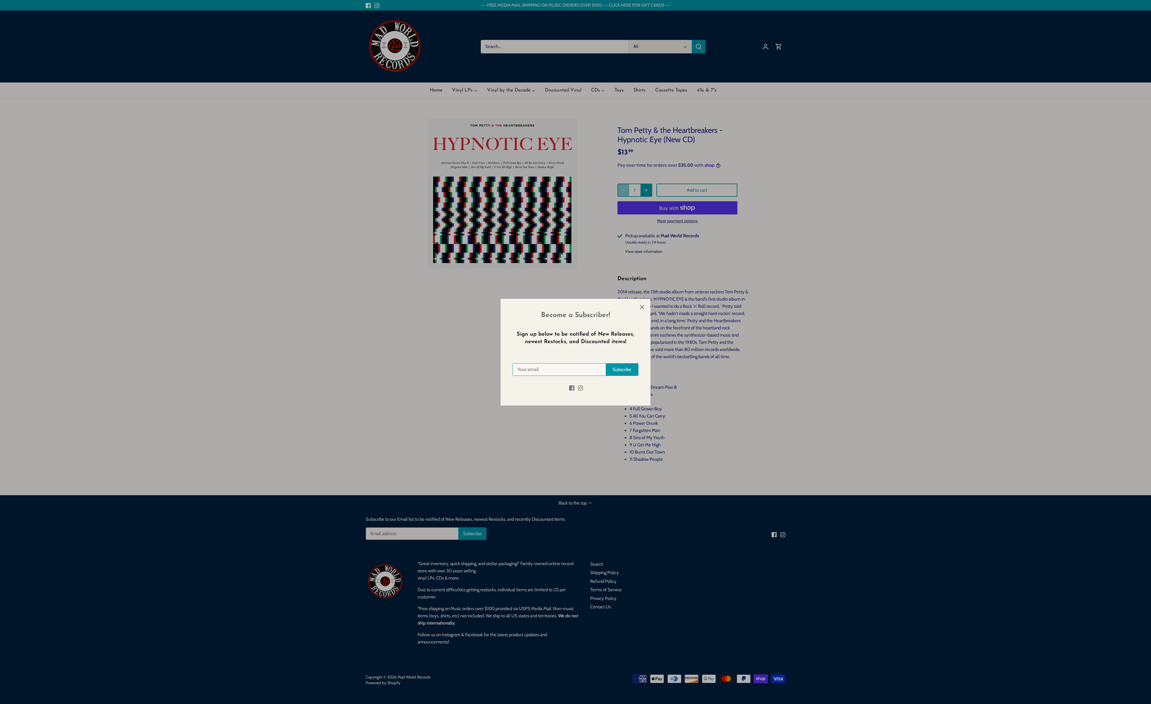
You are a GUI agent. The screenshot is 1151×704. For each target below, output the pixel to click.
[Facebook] (571, 388)
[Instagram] (580, 388)
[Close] (642, 307)
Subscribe (622, 369)
